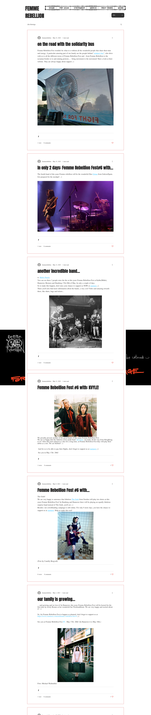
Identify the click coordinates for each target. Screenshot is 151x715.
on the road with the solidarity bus (65, 44)
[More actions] (112, 38)
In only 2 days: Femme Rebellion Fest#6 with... (75, 168)
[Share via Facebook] (38, 136)
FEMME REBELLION (34, 12)
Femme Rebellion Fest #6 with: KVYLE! (68, 387)
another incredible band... (58, 271)
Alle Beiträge (31, 24)
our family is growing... (56, 599)
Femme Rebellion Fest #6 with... (63, 490)
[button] (121, 25)
